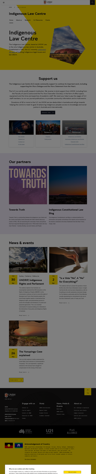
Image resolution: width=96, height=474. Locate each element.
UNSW (10, 7)
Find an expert (26, 410)
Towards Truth (74, 141)
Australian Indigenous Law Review (74, 139)
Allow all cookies (72, 472)
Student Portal (43, 413)
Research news (60, 414)
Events (48, 20)
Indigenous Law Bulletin (74, 136)
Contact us (21, 141)
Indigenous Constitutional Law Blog (74, 144)
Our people (21, 136)
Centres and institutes (80, 415)
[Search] (92, 2)
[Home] (48, 2)
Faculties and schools (80, 410)
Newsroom (59, 409)
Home (11, 20)
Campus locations (79, 413)
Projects (48, 136)
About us (19, 20)
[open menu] (3, 2)
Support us (21, 139)
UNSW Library (77, 418)
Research (28, 20)
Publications (48, 139)
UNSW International (44, 407)
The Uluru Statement (30, 459)
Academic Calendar (44, 415)
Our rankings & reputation (81, 407)
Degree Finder (43, 410)
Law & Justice (21, 7)
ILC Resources (38, 20)
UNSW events (60, 411)
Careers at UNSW (26, 413)
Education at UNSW (27, 415)
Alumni (24, 418)
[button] (48, 112)
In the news (21, 144)
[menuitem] (11, 20)
